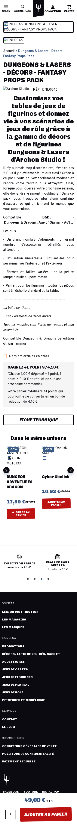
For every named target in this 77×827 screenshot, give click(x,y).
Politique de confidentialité (28, 754)
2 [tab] (35, 578)
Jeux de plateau (16, 685)
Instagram (50, 792)
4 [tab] (48, 578)
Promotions (13, 646)
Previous (6, 470)
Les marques (13, 627)
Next (70, 470)
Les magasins (14, 619)
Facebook (11, 792)
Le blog (8, 727)
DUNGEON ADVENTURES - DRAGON (21, 481)
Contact (9, 719)
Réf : (37, 90)
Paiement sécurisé (19, 761)
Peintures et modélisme (23, 700)
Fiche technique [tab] (38, 419)
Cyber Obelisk (56, 476)
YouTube (30, 792)
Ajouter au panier (45, 814)
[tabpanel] (19, 563)
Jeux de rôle (12, 692)
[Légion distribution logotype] (38, 7)
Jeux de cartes (15, 669)
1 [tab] (28, 578)
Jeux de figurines (17, 677)
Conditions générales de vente (29, 746)
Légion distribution (20, 612)
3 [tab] (42, 578)
